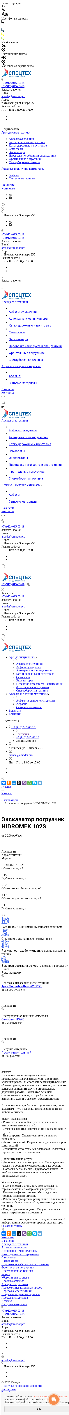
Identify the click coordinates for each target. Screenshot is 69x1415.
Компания (7, 1237)
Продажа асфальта (12, 1280)
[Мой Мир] (14, 783)
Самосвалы (16, 148)
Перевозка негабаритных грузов (21, 1287)
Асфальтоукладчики (21, 138)
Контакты (8, 188)
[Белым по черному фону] (2, 26)
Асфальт (14, 175)
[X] (19, 783)
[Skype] (34, 783)
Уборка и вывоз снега (15, 1277)
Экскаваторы (17, 152)
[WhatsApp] (29, 783)
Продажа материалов (14, 1297)
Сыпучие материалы (22, 178)
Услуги (5, 1274)
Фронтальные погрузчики (25, 158)
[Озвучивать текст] (3, 58)
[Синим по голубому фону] (2, 30)
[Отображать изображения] (3, 46)
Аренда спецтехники (15, 132)
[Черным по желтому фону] (2, 34)
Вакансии (8, 185)
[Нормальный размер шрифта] (3, 10)
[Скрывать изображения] (3, 50)
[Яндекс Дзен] (10, 198)
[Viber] (24, 783)
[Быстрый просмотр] (2, 976)
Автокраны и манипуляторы (27, 142)
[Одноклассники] (9, 783)
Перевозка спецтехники (16, 1290)
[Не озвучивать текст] (3, 62)
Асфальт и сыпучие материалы (23, 169)
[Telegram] (40, 783)
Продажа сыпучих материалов (20, 1294)
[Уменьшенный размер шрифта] (3, 6)
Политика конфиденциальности (21, 1385)
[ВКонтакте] (10, 194)
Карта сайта (8, 1389)
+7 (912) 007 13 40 (12, 1059)
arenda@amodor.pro (13, 96)
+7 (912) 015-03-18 (12, 82)
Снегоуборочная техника (24, 162)
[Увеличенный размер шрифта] (4, 15)
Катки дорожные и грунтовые (28, 145)
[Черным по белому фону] (2, 22)
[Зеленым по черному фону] (2, 39)
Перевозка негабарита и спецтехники (32, 155)
